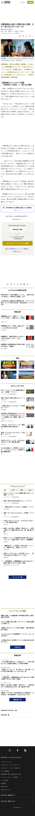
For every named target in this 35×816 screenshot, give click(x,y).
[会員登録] (30, 2)
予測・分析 (4, 31)
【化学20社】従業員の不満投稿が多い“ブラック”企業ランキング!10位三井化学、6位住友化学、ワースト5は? (17, 302)
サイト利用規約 (5, 771)
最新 (5, 490)
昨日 (13, 490)
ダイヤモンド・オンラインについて (11, 757)
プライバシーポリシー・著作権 (9, 777)
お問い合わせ (4, 786)
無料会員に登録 (17, 229)
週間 (21, 490)
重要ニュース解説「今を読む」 (16, 31)
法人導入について (5, 789)
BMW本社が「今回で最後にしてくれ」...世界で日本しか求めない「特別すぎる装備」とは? (17, 296)
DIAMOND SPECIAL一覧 (9, 710)
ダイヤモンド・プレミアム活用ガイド (11, 768)
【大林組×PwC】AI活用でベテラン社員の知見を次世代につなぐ (17, 641)
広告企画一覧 (5, 715)
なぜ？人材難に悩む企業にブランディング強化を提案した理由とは (17, 622)
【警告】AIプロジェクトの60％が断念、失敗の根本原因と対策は (17, 629)
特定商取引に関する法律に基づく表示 (11, 774)
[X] (9, 750)
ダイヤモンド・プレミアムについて (10, 765)
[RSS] (25, 750)
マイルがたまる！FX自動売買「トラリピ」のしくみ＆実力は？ (17, 635)
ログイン (23, 2)
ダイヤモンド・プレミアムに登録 (18, 243)
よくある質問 (4, 780)
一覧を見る (17, 647)
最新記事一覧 (17, 700)
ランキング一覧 (17, 577)
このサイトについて (6, 762)
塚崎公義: (6, 29)
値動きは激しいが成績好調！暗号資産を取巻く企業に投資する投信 (17, 616)
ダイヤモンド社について (8, 801)
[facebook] (17, 750)
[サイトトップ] (7, 2)
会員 (30, 490)
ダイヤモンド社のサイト (8, 795)
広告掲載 (3, 783)
